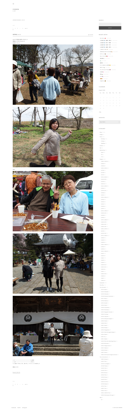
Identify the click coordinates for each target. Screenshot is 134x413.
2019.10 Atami (104, 334)
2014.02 (103, 199)
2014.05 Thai (104, 379)
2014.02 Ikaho (104, 305)
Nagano (101, 159)
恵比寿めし (102, 58)
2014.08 (103, 206)
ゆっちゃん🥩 (103, 38)
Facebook (14, 407)
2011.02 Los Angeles (105, 363)
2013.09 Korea (104, 377)
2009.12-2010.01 (104, 161)
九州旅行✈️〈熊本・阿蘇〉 (106, 42)
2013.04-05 (103, 190)
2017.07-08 (103, 233)
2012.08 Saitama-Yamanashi (107, 296)
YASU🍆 (101, 76)
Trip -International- (104, 357)
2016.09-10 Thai (104, 381)
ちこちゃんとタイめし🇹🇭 (105, 69)
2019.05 (103, 246)
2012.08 (103, 181)
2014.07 (103, 204)
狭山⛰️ (101, 74)
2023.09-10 (103, 264)
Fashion (101, 145)
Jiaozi (102, 152)
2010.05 (103, 163)
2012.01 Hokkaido (105, 291)
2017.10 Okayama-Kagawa (106, 318)
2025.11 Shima (104, 352)
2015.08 (103, 215)
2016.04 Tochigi (104, 314)
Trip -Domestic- (103, 287)
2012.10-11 (103, 183)
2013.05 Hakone (104, 300)
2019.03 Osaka (104, 327)
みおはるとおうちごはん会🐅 (106, 51)
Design (101, 134)
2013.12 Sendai (104, 303)
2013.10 (102, 195)
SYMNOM (16, 9)
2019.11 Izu (103, 336)
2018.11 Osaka (104, 325)
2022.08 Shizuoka (105, 343)
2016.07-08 (103, 226)
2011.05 (102, 170)
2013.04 (103, 188)
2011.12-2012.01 (104, 177)
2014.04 (18, 372)
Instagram (24, 407)
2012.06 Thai (104, 370)
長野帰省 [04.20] (17, 34)
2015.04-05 (103, 213)
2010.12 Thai (103, 361)
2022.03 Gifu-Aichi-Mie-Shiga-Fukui (108, 341)
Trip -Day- (102, 285)
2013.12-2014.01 (104, 197)
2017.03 (102, 231)
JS (101, 399)
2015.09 (103, 217)
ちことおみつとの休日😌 (105, 65)
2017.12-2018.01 (104, 235)
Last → (26, 28)
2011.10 (102, 174)
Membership (102, 150)
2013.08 (103, 192)
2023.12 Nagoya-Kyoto (106, 345)
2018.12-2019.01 (104, 244)
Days (101, 132)
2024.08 (103, 269)
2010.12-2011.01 (104, 168)
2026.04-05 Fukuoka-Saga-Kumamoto (109, 354)
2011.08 (102, 172)
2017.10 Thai (103, 386)
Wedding (103, 143)
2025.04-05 (103, 273)
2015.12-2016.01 (104, 219)
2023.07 (103, 262)
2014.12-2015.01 (104, 210)
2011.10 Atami (104, 289)
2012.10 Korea (104, 372)
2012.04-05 (103, 179)
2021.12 (102, 253)
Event (101, 136)
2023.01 (102, 260)
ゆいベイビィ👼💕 (104, 56)
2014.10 (102, 208)
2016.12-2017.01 (104, 228)
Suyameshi (102, 282)
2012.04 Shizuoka (105, 294)
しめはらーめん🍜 (104, 49)
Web (101, 397)
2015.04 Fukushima (105, 307)
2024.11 (102, 271)
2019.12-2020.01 (104, 251)
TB (101, 154)
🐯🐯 (101, 78)
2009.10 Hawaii (104, 359)
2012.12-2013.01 (104, 186)
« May (100, 112)
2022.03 (103, 255)
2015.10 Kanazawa (105, 309)
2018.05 (103, 240)
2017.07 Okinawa (104, 316)
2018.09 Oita (104, 323)
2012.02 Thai (104, 368)
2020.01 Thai (104, 390)
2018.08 (103, 242)
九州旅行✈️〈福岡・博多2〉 (106, 40)
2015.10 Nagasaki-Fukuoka (106, 312)
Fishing (102, 141)
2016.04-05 (103, 224)
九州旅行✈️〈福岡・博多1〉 (106, 47)
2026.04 (103, 280)
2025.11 (102, 278)
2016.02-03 (103, 222)
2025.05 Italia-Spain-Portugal (107, 395)
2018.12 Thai (103, 388)
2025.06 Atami (104, 350)
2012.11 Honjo (104, 298)
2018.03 (103, 237)
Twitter (19, 407)
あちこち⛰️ (102, 67)
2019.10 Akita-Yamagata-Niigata (108, 332)
